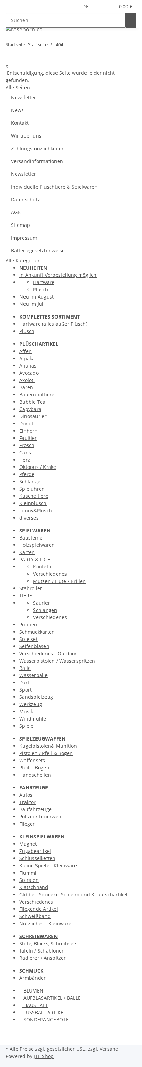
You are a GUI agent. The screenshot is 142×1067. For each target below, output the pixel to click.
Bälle (25, 668)
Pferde (26, 474)
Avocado (29, 373)
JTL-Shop (44, 1056)
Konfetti (42, 566)
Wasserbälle (33, 675)
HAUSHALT (35, 1005)
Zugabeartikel (35, 851)
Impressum (24, 237)
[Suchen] (130, 20)
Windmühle (32, 718)
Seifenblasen (34, 646)
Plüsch (40, 289)
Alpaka (27, 358)
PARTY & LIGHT (36, 559)
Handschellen (35, 775)
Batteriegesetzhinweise (38, 250)
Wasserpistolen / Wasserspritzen (57, 660)
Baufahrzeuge (35, 809)
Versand (109, 1049)
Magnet (28, 843)
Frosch (26, 445)
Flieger (27, 824)
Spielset (28, 639)
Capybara (30, 409)
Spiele (26, 726)
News (17, 110)
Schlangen (45, 610)
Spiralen (29, 880)
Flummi (28, 872)
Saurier (41, 603)
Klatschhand (33, 887)
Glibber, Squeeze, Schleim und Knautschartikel (73, 894)
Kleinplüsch (33, 503)
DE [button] (86, 6)
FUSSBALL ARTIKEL (44, 1012)
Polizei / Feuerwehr (41, 816)
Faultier (28, 438)
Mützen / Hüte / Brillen (59, 581)
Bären (26, 387)
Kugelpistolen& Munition (48, 746)
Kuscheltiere (33, 496)
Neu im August (36, 296)
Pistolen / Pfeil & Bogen (46, 753)
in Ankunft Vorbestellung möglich (58, 275)
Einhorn (28, 430)
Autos (25, 795)
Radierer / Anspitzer (42, 958)
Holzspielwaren (37, 545)
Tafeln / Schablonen (42, 950)
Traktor (27, 802)
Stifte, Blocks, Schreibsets (48, 943)
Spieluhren (32, 488)
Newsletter (23, 97)
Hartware (43, 282)
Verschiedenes (50, 574)
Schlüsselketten (37, 858)
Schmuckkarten (37, 631)
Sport (25, 689)
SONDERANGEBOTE (45, 1019)
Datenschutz (25, 199)
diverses (29, 517)
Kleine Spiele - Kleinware (48, 865)
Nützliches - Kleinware (45, 923)
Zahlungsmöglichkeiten (38, 148)
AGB (16, 212)
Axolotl (27, 380)
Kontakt (20, 123)
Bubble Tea (32, 402)
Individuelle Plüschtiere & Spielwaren (54, 186)
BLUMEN (32, 990)
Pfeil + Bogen (34, 767)
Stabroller (30, 588)
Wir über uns (26, 135)
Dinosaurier (33, 416)
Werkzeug (30, 704)
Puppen (28, 624)
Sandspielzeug (36, 697)
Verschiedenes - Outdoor (48, 653)
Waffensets (32, 760)
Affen (25, 351)
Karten (27, 552)
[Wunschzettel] (109, 6)
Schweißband (35, 916)
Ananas (28, 365)
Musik (26, 711)
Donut (26, 423)
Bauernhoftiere (36, 394)
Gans (25, 452)
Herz (24, 459)
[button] (101, 6)
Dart (24, 682)
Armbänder (32, 978)
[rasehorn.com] (24, 29)
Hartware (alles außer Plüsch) (53, 324)
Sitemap (20, 225)
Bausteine (30, 537)
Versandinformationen (37, 161)
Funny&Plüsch (35, 510)
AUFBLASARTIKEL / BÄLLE (51, 998)
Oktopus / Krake (37, 467)
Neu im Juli (32, 304)
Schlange (29, 481)
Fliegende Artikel (38, 909)
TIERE (25, 595)
